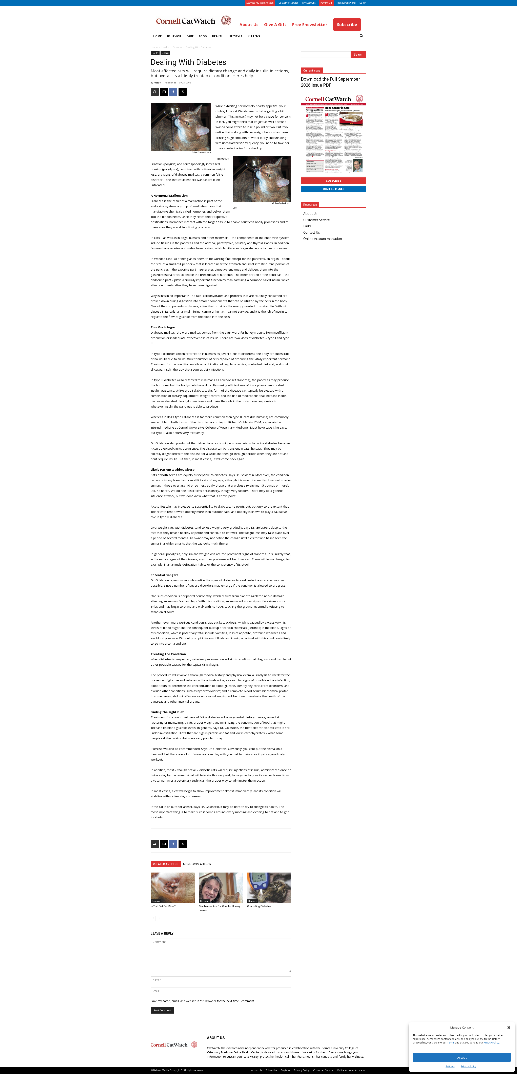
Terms (450, 1042)
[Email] (164, 92)
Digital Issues (333, 189)
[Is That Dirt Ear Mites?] (173, 888)
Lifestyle (236, 36)
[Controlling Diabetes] (269, 888)
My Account (308, 2)
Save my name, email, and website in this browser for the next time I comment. (203, 1001)
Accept (462, 1057)
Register (285, 1070)
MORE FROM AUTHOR (197, 864)
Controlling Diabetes (259, 906)
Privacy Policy (491, 1042)
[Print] (155, 92)
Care (190, 36)
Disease (177, 47)
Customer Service (288, 2)
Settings (450, 1066)
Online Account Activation (322, 238)
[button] (509, 1028)
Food (203, 36)
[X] (183, 92)
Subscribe (333, 180)
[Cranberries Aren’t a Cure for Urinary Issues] (221, 888)
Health (217, 36)
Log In (362, 2)
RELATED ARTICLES (165, 864)
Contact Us (311, 232)
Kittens (254, 36)
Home (157, 36)
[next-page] (159, 918)
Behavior (174, 36)
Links (307, 226)
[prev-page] (153, 918)
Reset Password (346, 2)
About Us (310, 213)
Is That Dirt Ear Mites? (163, 906)
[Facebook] (173, 92)
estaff (157, 82)
